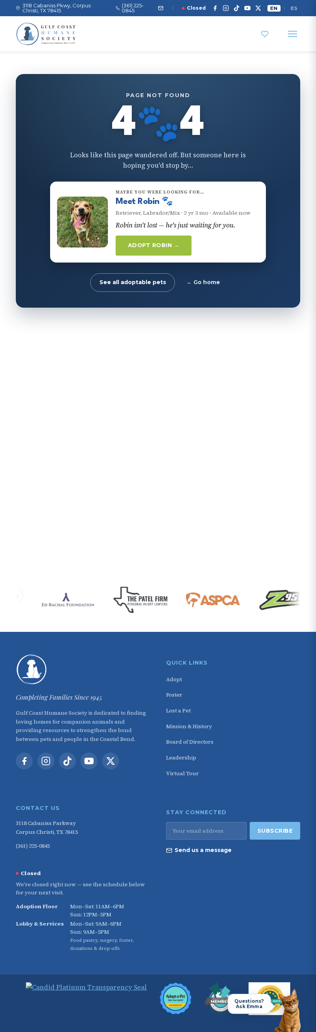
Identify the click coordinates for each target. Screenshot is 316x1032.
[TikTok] (237, 8)
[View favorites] (264, 34)
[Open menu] (292, 34)
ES (294, 8)
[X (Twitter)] (258, 8)
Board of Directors (189, 742)
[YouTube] (247, 8)
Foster (174, 695)
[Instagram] (226, 8)
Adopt (174, 679)
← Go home (203, 282)
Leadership (181, 757)
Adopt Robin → (154, 245)
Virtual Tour (182, 773)
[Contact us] (160, 8)
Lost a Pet (178, 710)
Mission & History (189, 726)
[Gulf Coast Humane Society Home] (83, 669)
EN (273, 8)
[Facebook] (215, 8)
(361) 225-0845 (33, 846)
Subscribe (275, 830)
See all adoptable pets (132, 282)
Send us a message (203, 850)
